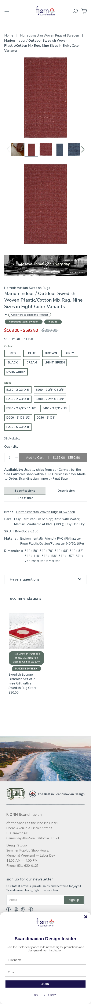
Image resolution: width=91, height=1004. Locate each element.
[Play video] (45, 265)
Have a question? (25, 579)
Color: (8, 346)
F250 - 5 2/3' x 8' (17, 427)
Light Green (54, 363)
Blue (32, 353)
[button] (83, 149)
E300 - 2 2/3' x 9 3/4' (50, 399)
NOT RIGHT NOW (45, 995)
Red (13, 353)
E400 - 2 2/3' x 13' (55, 408)
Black (13, 363)
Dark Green (16, 372)
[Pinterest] (21, 910)
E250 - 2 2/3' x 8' (17, 399)
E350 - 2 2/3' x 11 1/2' (21, 408)
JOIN (45, 984)
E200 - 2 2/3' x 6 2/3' (50, 390)
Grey (70, 353)
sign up (74, 900)
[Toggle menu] (7, 10)
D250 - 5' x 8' (45, 418)
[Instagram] (14, 910)
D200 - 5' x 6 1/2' (18, 418)
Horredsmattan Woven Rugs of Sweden (45, 512)
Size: (7, 383)
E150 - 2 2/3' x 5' (17, 390)
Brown (51, 353)
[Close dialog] (85, 917)
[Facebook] (8, 910)
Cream (31, 363)
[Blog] (29, 910)
